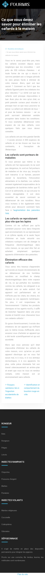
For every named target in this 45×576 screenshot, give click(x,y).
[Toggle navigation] (40, 4)
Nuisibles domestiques (16, 49)
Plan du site (22, 574)
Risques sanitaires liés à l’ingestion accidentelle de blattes (12, 391)
